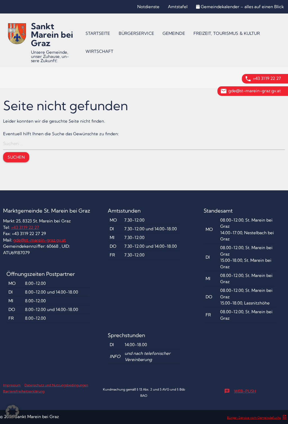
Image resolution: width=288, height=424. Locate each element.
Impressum (12, 385)
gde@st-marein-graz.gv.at (254, 90)
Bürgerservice (136, 33)
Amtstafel (178, 6)
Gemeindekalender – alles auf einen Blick (242, 6)
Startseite (98, 33)
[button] (12, 411)
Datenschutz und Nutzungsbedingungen (56, 385)
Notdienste (148, 6)
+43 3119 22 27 (267, 78)
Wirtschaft (100, 51)
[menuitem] (97, 33)
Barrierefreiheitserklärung (23, 391)
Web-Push (240, 391)
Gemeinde (174, 33)
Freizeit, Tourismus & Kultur (227, 33)
